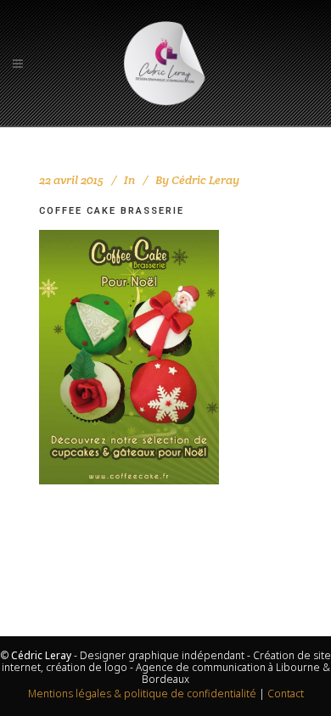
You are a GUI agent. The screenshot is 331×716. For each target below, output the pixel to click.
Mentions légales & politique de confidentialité (142, 693)
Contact (285, 693)
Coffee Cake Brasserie (111, 210)
